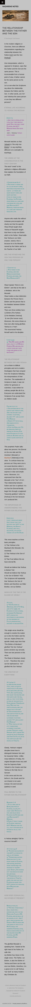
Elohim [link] (6, 147)
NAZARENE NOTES (10, 6)
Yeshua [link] (7, 58)
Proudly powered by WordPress (20, 1003)
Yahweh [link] (7, 144)
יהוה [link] (11, 55)
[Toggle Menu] (2, 2)
